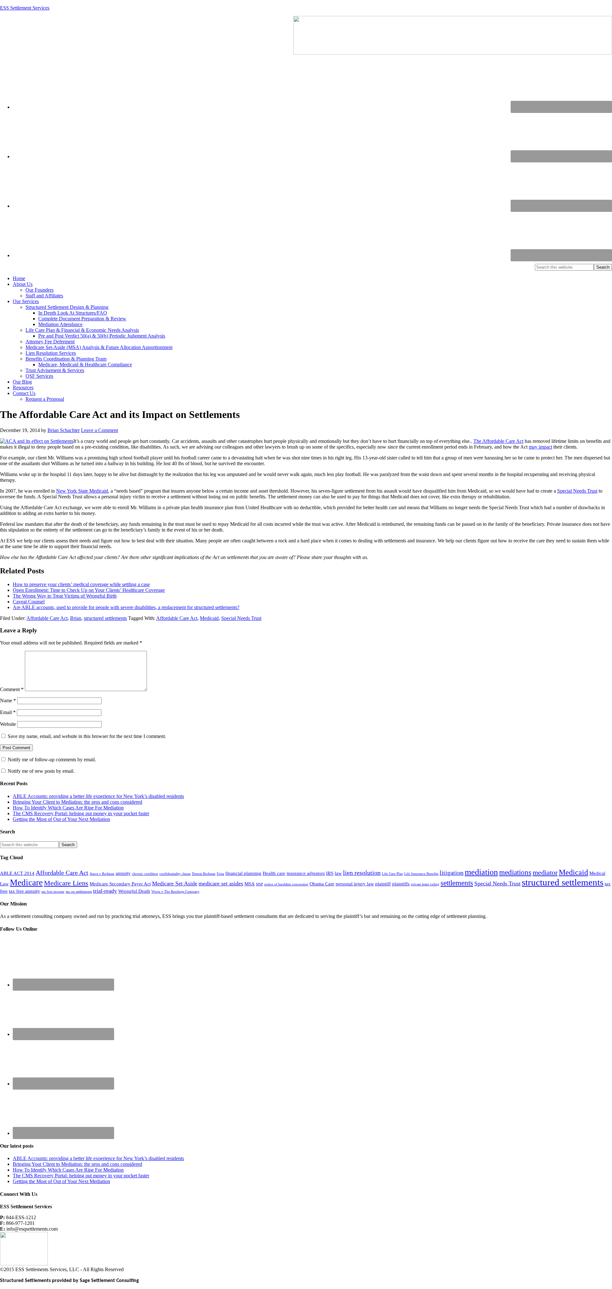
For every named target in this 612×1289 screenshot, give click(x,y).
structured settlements (105, 618)
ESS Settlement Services (24, 8)
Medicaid (209, 618)
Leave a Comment (99, 430)
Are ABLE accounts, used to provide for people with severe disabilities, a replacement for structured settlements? (126, 607)
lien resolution (362, 872)
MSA (249, 883)
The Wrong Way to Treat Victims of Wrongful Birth (65, 596)
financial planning (243, 873)
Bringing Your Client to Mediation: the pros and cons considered (77, 802)
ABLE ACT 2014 (17, 873)
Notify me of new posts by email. (41, 771)
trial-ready (105, 891)
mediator (545, 872)
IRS (329, 873)
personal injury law (355, 883)
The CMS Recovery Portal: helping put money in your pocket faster (81, 813)
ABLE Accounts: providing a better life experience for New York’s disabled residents (98, 796)
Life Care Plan (392, 873)
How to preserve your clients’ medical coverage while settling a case (81, 584)
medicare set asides (221, 883)
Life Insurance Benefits (421, 873)
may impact (540, 447)
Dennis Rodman (203, 873)
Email (8, 712)
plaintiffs (401, 883)
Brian (75, 618)
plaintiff (383, 883)
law (338, 873)
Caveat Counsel (29, 601)
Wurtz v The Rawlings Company (175, 891)
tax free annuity (24, 891)
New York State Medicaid (82, 491)
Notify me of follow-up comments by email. (52, 759)
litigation (451, 872)
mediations (515, 872)
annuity (123, 873)
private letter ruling (425, 884)
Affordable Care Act (47, 618)
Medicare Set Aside (174, 883)
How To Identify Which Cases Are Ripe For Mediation (68, 807)
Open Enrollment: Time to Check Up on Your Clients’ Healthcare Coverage (89, 590)
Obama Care (322, 883)
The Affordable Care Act (498, 441)
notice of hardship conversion (286, 884)
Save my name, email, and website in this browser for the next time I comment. (87, 736)
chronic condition (145, 873)
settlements (457, 883)
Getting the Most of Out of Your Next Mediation (61, 819)
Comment (12, 689)
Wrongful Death (134, 891)
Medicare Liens (66, 883)
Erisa (220, 873)
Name (8, 700)
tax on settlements (79, 891)
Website (8, 724)
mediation (481, 872)
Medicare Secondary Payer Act (120, 883)
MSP (259, 884)
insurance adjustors (306, 873)
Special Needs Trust (577, 491)
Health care (274, 873)
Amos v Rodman (102, 873)
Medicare (26, 882)
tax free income (52, 891)
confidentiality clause (175, 873)
